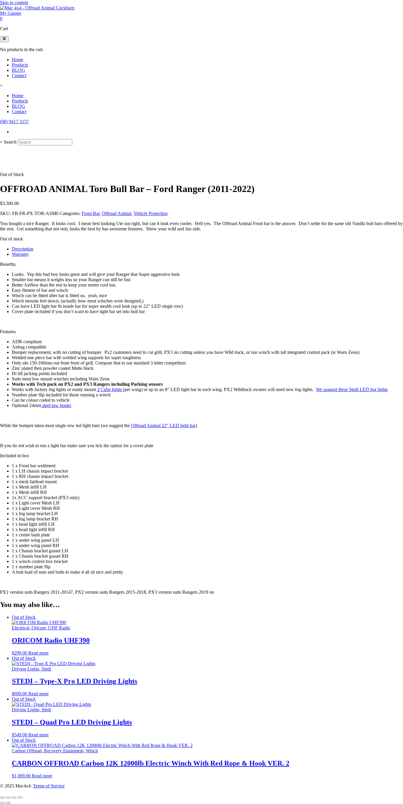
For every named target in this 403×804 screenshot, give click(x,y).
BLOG (18, 70)
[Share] (14, 797)
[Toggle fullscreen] (8, 797)
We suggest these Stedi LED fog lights (352, 389)
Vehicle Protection (151, 213)
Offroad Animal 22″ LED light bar (163, 425)
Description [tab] (22, 248)
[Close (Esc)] (20, 797)
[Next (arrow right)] (8, 803)
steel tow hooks (56, 405)
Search (10, 141)
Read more (38, 652)
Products (20, 64)
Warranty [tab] (20, 254)
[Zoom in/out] (2, 797)
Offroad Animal (116, 213)
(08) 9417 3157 (14, 121)
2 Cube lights (110, 389)
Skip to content (14, 2)
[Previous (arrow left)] (2, 803)
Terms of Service (49, 785)
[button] (4, 39)
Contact (19, 75)
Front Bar (90, 213)
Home (17, 59)
